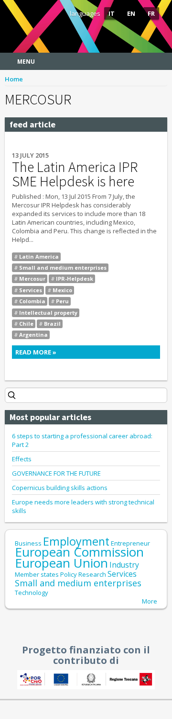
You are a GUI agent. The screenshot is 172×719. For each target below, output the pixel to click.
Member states (37, 574)
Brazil (52, 323)
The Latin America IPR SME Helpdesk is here (75, 174)
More (149, 601)
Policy (68, 574)
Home (14, 79)
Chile (26, 323)
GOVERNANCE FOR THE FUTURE (56, 473)
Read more (81, 353)
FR (151, 13)
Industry (124, 564)
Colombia (32, 301)
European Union (61, 562)
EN (131, 13)
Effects (22, 459)
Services (30, 290)
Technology (31, 592)
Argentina (33, 334)
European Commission (79, 551)
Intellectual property (48, 312)
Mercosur (32, 278)
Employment (76, 541)
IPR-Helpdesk (74, 278)
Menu (26, 61)
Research (92, 574)
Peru (62, 301)
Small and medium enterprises (63, 267)
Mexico (62, 290)
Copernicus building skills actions (60, 487)
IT (111, 13)
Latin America (39, 256)
